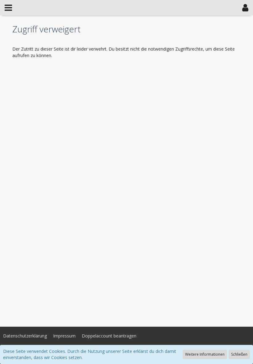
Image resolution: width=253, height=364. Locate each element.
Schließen (239, 354)
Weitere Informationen (205, 354)
